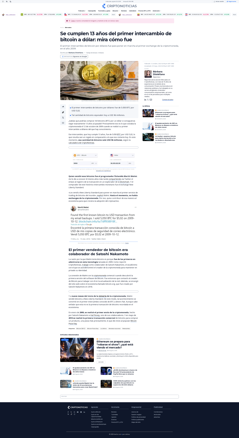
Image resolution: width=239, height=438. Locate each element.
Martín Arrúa (102, 350)
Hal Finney (95, 315)
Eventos (114, 420)
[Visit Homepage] (119, 6)
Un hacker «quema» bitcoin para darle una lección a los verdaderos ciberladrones (165, 138)
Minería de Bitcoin (97, 419)
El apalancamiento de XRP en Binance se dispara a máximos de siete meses (84, 370)
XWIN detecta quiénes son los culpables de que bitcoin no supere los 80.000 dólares (124, 383)
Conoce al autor (167, 100)
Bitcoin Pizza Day (92, 328)
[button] (63, 114)
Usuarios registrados (121, 367)
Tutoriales (114, 414)
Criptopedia (92, 11)
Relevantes (126, 328)
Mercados (68, 27)
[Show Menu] (2, 1)
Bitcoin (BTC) (81, 328)
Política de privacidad (139, 417)
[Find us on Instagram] (74, 412)
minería (103, 296)
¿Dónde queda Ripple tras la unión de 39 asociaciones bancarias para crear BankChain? (85, 385)
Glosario (115, 11)
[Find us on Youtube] (77, 412)
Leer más (101, 362)
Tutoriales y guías (104, 11)
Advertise (157, 417)
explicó (100, 195)
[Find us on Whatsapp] (74, 414)
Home (62, 27)
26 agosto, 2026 (112, 350)
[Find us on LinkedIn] (84, 412)
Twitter (127, 243)
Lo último (104, 328)
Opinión (113, 417)
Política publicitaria (138, 420)
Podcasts (81, 11)
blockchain (124, 182)
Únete (73, 21)
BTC (119, 134)
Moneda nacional (114, 328)
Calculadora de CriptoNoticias (103, 170)
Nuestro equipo (136, 414)
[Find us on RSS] (68, 414)
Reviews (124, 11)
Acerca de (135, 412)
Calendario (132, 11)
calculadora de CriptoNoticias (81, 143)
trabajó (85, 265)
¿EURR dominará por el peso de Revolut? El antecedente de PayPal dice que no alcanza (125, 372)
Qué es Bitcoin (96, 412)
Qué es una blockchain (98, 424)
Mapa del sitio (136, 422)
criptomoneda (100, 275)
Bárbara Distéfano (76, 53)
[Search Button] (6, 1)
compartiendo (115, 179)
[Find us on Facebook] (68, 412)
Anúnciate (156, 11)
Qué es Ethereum (97, 422)
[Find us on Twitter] (71, 412)
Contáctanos (158, 412)
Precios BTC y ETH (144, 11)
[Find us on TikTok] (71, 414)
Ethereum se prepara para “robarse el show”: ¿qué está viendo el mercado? (115, 344)
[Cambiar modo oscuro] (10, 1)
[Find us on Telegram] (81, 412)
